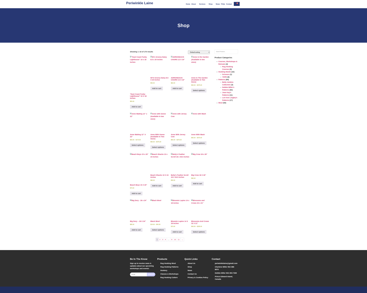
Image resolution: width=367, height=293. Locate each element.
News (218, 4)
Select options (199, 90)
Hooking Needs (224, 72)
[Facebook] (231, 289)
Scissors (225, 74)
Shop (211, 4)
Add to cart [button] (136, 107)
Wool (220, 103)
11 (179, 240)
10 (175, 240)
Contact (229, 4)
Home (188, 4)
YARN (224, 77)
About (193, 4)
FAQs (223, 4)
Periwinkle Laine (139, 3)
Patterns (221, 80)
